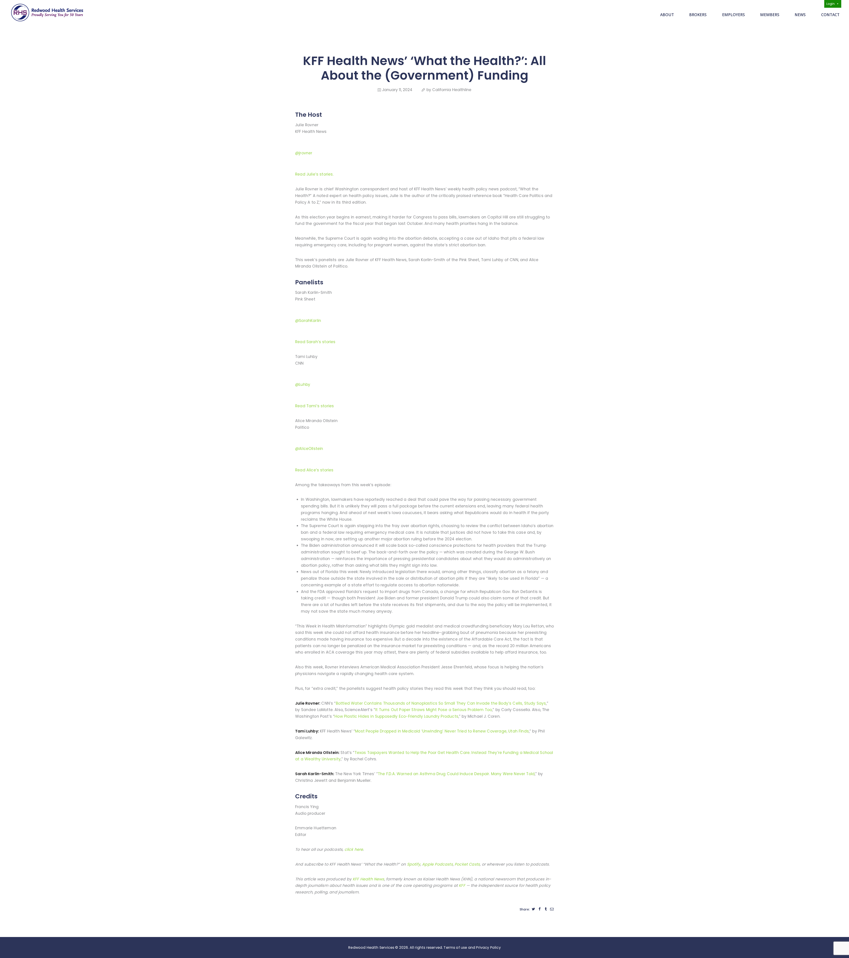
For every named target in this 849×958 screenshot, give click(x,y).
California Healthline (451, 89)
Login (830, 4)
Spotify (413, 864)
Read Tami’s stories (314, 406)
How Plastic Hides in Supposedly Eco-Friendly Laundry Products (396, 716)
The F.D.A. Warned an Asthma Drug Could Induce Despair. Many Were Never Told (456, 773)
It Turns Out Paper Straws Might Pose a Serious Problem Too (433, 709)
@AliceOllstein (309, 448)
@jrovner (303, 153)
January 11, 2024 (397, 89)
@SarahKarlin (308, 320)
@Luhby (302, 384)
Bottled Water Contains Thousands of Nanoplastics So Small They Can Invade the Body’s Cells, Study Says (441, 703)
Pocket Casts (467, 864)
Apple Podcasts (437, 864)
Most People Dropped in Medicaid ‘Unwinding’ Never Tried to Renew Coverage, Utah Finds (442, 731)
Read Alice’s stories (314, 470)
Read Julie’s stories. (314, 174)
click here (353, 849)
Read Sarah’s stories (315, 341)
